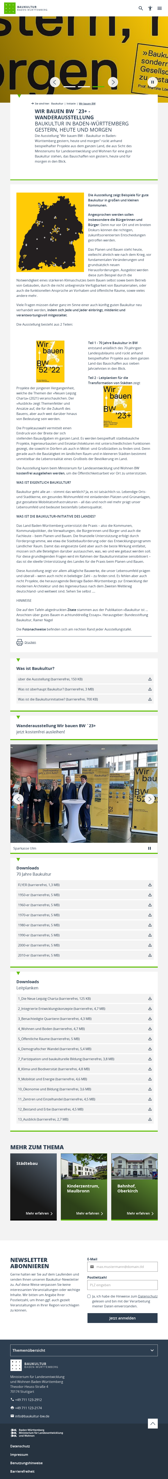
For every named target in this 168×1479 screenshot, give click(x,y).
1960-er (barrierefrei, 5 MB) (39, 905)
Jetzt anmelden (122, 1318)
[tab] (84, 51)
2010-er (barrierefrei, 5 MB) (39, 955)
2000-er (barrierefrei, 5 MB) (39, 945)
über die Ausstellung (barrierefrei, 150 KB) (50, 679)
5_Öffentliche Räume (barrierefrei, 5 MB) (49, 1039)
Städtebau (27, 1163)
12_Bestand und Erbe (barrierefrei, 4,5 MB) (50, 1109)
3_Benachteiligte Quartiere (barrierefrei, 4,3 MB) (55, 1018)
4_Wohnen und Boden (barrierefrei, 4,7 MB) (51, 1029)
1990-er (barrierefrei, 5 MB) (39, 935)
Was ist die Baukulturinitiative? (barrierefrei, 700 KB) (58, 699)
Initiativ (71, 103)
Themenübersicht (28, 1350)
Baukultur (57, 103)
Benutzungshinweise (26, 1463)
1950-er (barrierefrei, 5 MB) (39, 895)
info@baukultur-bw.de (32, 1416)
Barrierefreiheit (22, 1471)
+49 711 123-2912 (28, 1399)
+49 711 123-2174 (28, 1408)
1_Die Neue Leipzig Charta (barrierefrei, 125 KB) (54, 998)
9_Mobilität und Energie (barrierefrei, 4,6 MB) (52, 1079)
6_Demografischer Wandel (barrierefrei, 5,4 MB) (54, 1049)
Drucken (30, 642)
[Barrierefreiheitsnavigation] (150, 8)
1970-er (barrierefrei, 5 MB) (39, 915)
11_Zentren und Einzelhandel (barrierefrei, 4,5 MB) (56, 1099)
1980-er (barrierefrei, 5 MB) (39, 925)
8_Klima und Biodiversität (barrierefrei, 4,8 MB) (54, 1069)
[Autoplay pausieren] (153, 82)
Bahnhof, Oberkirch (127, 1188)
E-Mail (92, 1259)
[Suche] (140, 8)
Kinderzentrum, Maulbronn (83, 1188)
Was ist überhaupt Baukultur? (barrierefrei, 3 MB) (56, 689)
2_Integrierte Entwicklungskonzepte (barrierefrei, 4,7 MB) (61, 1008)
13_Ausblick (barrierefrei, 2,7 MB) (43, 1119)
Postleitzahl (97, 1277)
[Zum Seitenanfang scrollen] (153, 1423)
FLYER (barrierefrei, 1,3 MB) (39, 885)
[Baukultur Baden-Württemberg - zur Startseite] (10, 8)
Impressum (19, 1454)
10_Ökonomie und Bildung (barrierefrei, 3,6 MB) (54, 1089)
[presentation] (55, 82)
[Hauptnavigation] (159, 8)
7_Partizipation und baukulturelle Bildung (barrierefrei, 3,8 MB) (66, 1059)
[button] (69, 84)
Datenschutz (148, 1296)
